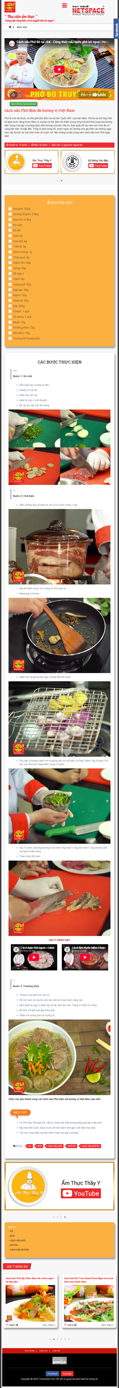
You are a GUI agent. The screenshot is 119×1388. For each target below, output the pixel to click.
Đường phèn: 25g (24, 327)
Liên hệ (56, 1351)
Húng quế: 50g (22, 284)
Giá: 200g (19, 306)
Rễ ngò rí (18, 273)
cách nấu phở (55, 1146)
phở (39, 1146)
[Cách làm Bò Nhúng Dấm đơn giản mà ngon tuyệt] (89, 1303)
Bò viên (17, 225)
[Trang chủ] (10, 27)
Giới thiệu (30, 1351)
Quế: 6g (17, 235)
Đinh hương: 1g (22, 252)
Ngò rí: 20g (19, 295)
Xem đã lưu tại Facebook (23, 104)
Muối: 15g (19, 322)
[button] (58, 180)
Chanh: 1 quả (21, 311)
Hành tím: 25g (22, 262)
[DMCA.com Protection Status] (59, 1363)
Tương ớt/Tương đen (26, 338)
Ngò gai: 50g (21, 289)
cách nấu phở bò (90, 1146)
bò (30, 1146)
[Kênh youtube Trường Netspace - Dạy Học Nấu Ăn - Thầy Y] (88, 162)
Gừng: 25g (19, 268)
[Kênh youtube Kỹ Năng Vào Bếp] (31, 162)
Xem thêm (48, 1325)
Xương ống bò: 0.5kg (25, 214)
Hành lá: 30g (21, 300)
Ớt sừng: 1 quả (22, 316)
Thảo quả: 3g (21, 257)
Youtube (67, 1373)
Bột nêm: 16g (21, 333)
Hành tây (18, 279)
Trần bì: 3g (19, 246)
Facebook (52, 1373)
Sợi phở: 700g (21, 208)
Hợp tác (44, 1351)
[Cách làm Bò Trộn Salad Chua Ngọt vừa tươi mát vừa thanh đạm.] (30, 1303)
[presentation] (58, 177)
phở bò (72, 1146)
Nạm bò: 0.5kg (22, 219)
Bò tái (16, 230)
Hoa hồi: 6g (20, 241)
